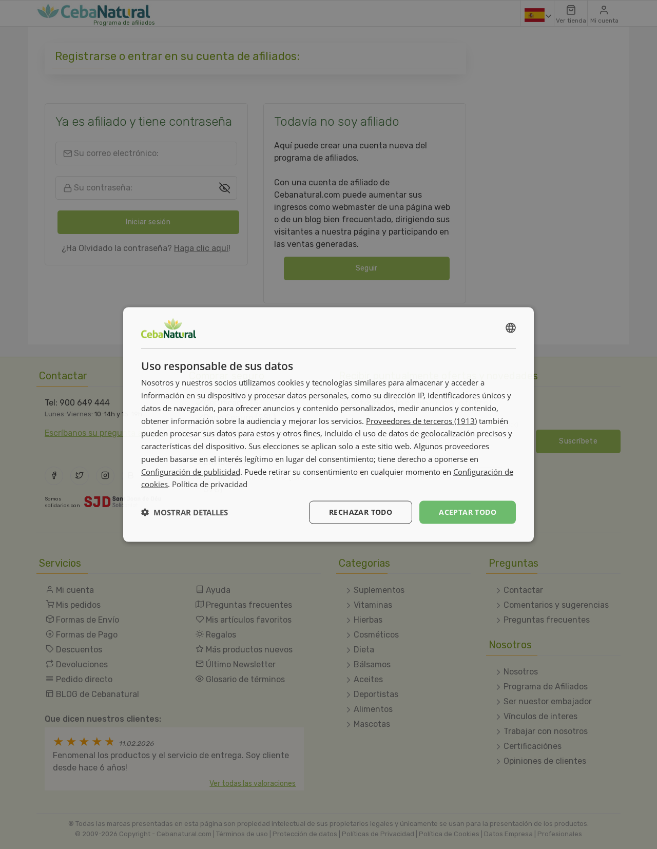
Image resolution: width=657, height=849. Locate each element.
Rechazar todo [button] (360, 512)
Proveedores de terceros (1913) (421, 420)
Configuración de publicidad (190, 471)
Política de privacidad (209, 484)
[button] (184, 512)
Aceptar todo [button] (467, 512)
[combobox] (511, 328)
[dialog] (328, 424)
